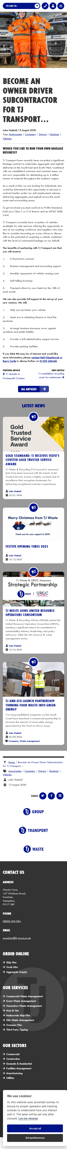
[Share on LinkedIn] (59, 795)
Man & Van (12, 1010)
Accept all (35, 1128)
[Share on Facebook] (51, 795)
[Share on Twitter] (42, 795)
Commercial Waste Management (24, 996)
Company (30, 134)
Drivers (43, 134)
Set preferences (35, 1137)
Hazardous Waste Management (24, 1005)
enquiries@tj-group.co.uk (17, 937)
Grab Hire (12, 967)
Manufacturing (14, 1073)
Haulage (54, 134)
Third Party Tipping (17, 1029)
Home (11, 762)
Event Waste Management (21, 1000)
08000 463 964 (12, 921)
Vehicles (7, 138)
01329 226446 (48, 360)
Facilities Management (18, 1068)
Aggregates (15, 134)
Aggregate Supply (16, 971)
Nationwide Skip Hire (18, 1015)
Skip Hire (11, 962)
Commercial (12, 1054)
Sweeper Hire (14, 1024)
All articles (28, 389)
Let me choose (28, 1118)
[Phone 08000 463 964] (45, 5)
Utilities (10, 1077)
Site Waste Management (20, 1020)
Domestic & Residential (19, 1063)
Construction (13, 1058)
